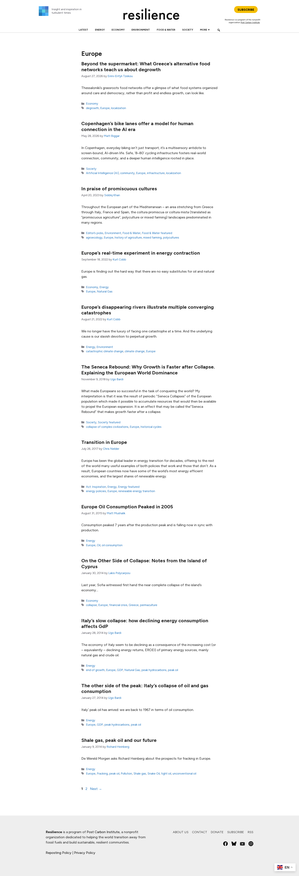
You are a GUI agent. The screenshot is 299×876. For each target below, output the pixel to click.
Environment (141, 29)
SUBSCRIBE (246, 10)
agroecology (94, 237)
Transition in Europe (104, 442)
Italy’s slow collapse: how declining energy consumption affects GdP (144, 623)
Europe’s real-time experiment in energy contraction (140, 253)
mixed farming (152, 237)
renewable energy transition (136, 491)
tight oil (166, 773)
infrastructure (156, 173)
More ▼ (205, 29)
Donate (217, 832)
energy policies (96, 491)
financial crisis (118, 605)
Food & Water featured (157, 233)
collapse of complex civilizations (107, 426)
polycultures (171, 237)
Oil (98, 545)
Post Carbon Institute (250, 22)
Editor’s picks (94, 233)
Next (96, 789)
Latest (83, 29)
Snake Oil (153, 773)
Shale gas (139, 773)
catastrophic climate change (104, 351)
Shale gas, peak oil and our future (119, 740)
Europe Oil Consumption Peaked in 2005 (127, 507)
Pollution (126, 773)
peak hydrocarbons (153, 670)
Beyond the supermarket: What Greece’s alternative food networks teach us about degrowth (145, 66)
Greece (134, 605)
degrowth (92, 108)
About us (180, 832)
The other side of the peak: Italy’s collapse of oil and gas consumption (144, 688)
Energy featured (128, 486)
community (127, 173)
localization (118, 108)
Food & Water (166, 29)
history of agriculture (128, 237)
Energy (100, 29)
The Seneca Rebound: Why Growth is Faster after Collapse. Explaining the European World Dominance (148, 370)
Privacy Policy (84, 853)
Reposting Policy (58, 853)
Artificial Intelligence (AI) (102, 173)
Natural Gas (104, 291)
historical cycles (151, 426)
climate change (135, 351)
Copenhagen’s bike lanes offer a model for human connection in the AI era (137, 126)
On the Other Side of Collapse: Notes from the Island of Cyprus (144, 563)
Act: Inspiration (96, 486)
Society (187, 29)
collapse (91, 605)
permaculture (148, 605)
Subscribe (235, 832)
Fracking (102, 773)
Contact (199, 832)
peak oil (173, 670)
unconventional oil (184, 773)
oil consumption (112, 545)
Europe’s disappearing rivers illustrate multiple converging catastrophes (147, 310)
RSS (250, 832)
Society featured (109, 422)
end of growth (95, 670)
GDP (120, 670)
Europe (105, 108)
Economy (118, 29)
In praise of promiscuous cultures (119, 189)
